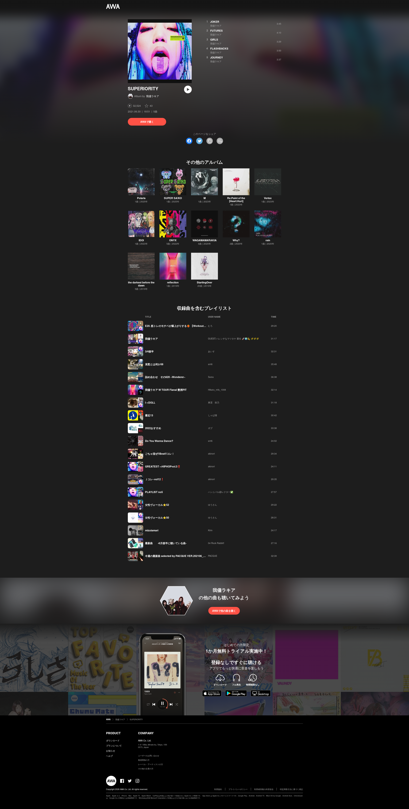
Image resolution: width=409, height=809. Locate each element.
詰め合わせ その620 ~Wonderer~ (165, 377)
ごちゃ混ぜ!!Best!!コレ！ (159, 453)
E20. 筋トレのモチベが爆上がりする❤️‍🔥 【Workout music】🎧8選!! (184, 326)
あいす (211, 351)
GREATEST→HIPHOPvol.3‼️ (163, 466)
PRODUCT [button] (113, 733)
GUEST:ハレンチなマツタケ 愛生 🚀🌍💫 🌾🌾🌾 (233, 338)
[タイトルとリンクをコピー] (209, 141)
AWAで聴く (147, 121)
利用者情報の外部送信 (263, 789)
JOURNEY (216, 57)
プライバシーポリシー (238, 789)
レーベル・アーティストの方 (150, 764)
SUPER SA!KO (173, 198)
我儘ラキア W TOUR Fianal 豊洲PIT (166, 390)
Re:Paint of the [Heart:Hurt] (236, 199)
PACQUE (212, 555)
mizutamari (151, 530)
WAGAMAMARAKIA (205, 240)
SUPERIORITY (136, 719)
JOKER (214, 21)
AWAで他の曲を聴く (224, 611)
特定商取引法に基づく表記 (291, 789)
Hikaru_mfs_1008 (217, 389)
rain (268, 240)
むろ (210, 325)
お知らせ (110, 750)
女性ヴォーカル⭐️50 (157, 517)
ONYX (173, 240)
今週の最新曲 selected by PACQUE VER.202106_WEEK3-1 (180, 556)
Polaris (141, 198)
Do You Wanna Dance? (159, 441)
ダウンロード (113, 740)
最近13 (149, 415)
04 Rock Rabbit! (216, 543)
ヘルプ (109, 755)
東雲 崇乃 (213, 402)
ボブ (210, 428)
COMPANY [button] (146, 733)
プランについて (114, 745)
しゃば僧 (212, 415)
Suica (211, 376)
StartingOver (204, 282)
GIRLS (214, 39)
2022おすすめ (153, 428)
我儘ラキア (152, 96)
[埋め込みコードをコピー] (220, 141)
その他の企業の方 (145, 768)
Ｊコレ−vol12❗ (154, 479)
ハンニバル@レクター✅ (220, 491)
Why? (236, 240)
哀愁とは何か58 (154, 364)
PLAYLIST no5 (154, 492)
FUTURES (216, 30)
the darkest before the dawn (141, 284)
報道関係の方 (144, 760)
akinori (211, 453)
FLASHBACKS (219, 48)
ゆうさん (212, 504)
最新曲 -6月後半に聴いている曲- (165, 543)
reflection (173, 282)
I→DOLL (150, 402)
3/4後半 (149, 351)
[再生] (188, 89)
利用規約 (218, 789)
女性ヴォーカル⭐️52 (157, 505)
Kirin (210, 530)
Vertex (268, 198)
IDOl (141, 240)
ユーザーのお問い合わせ (148, 755)
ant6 (210, 364)
